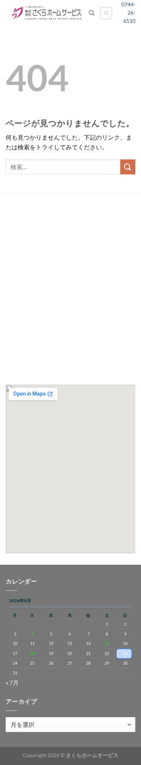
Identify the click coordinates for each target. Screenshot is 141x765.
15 (107, 643)
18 (32, 653)
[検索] (91, 13)
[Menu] (106, 13)
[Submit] (127, 166)
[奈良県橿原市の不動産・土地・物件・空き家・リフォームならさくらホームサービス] (47, 13)
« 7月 (12, 682)
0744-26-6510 (131, 12)
